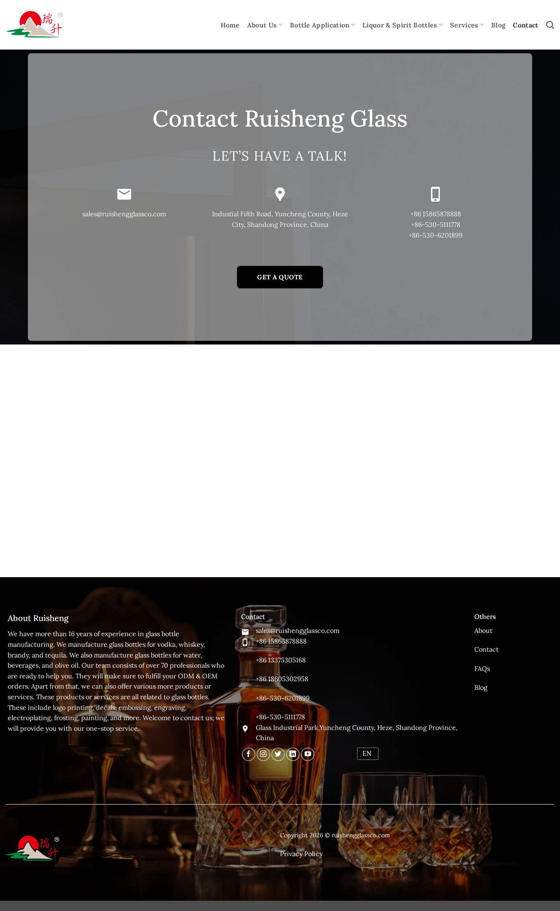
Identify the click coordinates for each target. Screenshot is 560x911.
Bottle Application (320, 25)
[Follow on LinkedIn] (293, 754)
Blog (498, 25)
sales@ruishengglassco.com (124, 214)
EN (366, 753)
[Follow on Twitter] (278, 754)
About (483, 630)
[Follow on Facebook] (248, 754)
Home (230, 25)
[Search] (550, 25)
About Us (262, 25)
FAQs (482, 668)
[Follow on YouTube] (307, 754)
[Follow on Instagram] (263, 754)
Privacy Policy (301, 854)
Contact (525, 25)
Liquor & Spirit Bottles (399, 25)
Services (464, 25)
